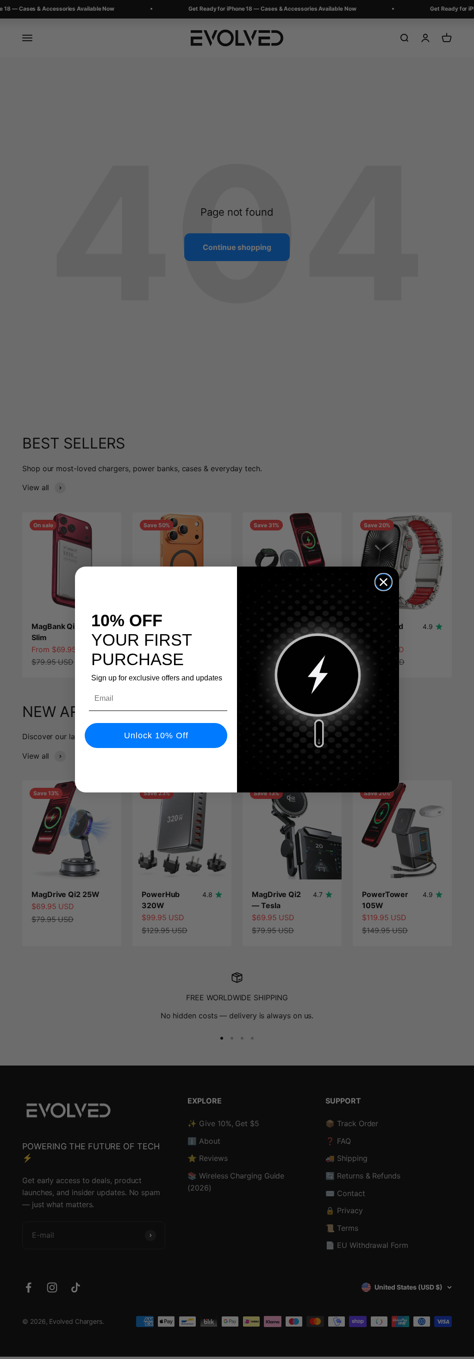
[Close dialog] (383, 582)
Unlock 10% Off (156, 735)
